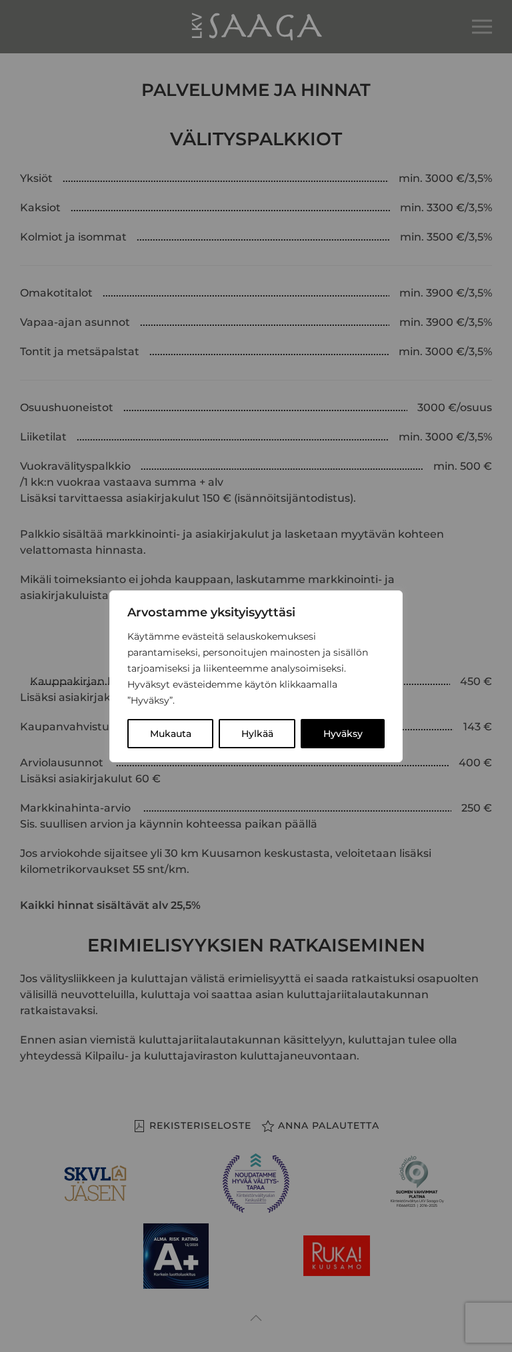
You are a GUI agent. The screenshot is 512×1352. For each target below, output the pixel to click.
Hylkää (257, 734)
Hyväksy (343, 734)
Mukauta (170, 734)
